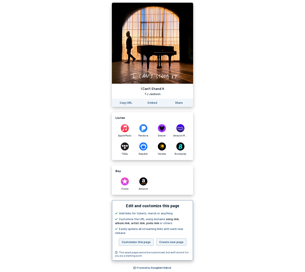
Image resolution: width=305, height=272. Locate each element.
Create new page (171, 242)
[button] (152, 230)
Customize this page (136, 242)
